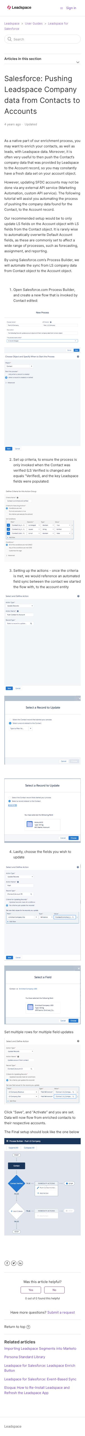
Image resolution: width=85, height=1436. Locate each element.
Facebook (7, 1263)
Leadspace (11, 23)
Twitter (14, 1263)
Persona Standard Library (24, 1357)
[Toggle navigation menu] (61, 8)
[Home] (19, 12)
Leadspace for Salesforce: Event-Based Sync (40, 1379)
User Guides (34, 23)
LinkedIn (20, 1263)
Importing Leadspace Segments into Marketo (40, 1348)
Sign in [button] (71, 8)
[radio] (31, 1290)
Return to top (14, 1327)
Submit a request (61, 1312)
